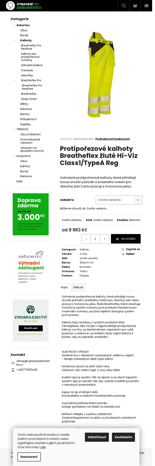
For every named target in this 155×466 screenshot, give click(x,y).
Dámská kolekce (32, 65)
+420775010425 (26, 370)
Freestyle (27, 70)
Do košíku (128, 239)
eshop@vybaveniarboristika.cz (33, 363)
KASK (19, 181)
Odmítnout (97, 437)
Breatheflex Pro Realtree (31, 47)
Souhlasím (123, 437)
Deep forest (29, 99)
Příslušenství (28, 119)
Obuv (23, 30)
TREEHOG (22, 129)
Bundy (24, 35)
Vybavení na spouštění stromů (32, 149)
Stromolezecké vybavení (30, 141)
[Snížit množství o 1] (86, 238)
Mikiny (24, 104)
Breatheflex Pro (31, 80)
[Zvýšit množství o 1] (104, 238)
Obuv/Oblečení (30, 134)
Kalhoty (26, 40)
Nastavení (29, 457)
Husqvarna (23, 156)
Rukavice (26, 109)
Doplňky (25, 124)
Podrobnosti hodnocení (112, 139)
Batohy (24, 114)
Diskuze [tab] (78, 287)
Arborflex (27, 75)
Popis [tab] (64, 287)
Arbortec (23, 25)
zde (43, 447)
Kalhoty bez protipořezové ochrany (30, 57)
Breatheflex (28, 94)
